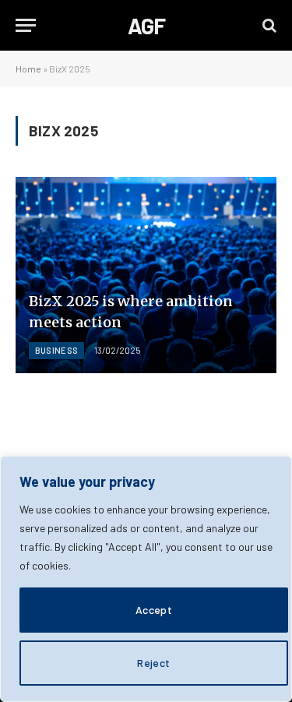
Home (28, 68)
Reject (154, 662)
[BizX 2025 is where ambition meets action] (146, 274)
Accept (154, 609)
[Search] (267, 25)
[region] (146, 579)
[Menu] (26, 25)
